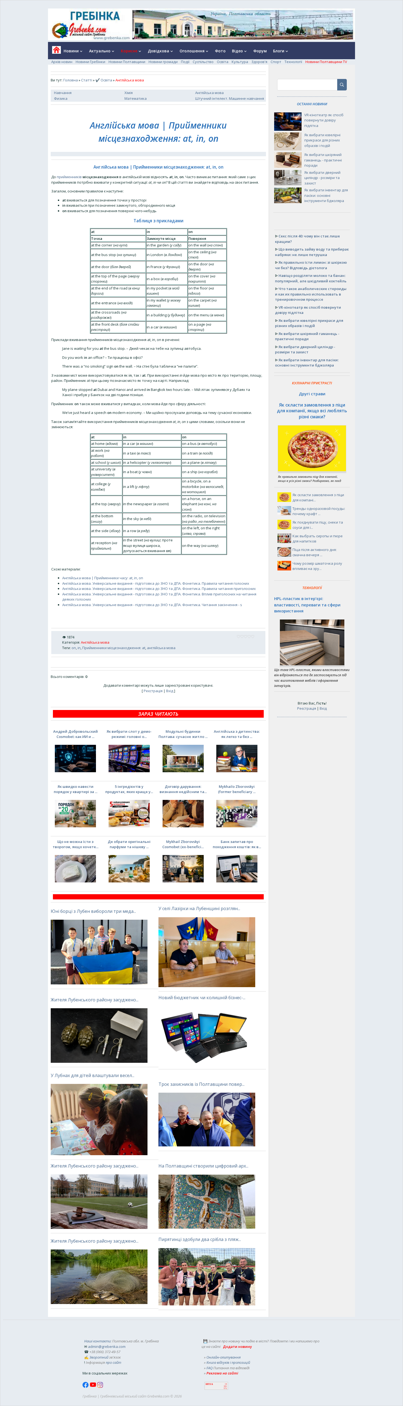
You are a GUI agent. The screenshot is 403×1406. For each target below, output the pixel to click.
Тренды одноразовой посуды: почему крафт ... (319, 511)
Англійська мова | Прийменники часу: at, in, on (102, 577)
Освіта (222, 61)
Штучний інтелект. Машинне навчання (229, 98)
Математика (135, 98)
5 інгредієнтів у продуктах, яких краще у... (129, 789)
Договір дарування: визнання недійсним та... (183, 789)
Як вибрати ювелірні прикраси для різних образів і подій (322, 140)
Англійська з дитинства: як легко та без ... (237, 734)
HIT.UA (209, 1384)
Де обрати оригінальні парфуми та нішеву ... (129, 844)
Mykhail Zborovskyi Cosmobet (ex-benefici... (183, 844)
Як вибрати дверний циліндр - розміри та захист (322, 178)
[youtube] (93, 1386)
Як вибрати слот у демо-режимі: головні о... (129, 734)
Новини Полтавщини (127, 61)
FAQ (209, 1367)
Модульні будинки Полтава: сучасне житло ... (183, 734)
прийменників (69, 176)
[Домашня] (54, 51)
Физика (60, 98)
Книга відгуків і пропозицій (228, 1362)
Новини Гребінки (90, 61)
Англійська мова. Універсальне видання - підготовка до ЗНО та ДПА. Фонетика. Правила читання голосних (155, 583)
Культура (240, 61)
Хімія (128, 92)
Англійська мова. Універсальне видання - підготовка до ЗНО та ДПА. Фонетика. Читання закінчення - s (152, 604)
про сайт (113, 1362)
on (74, 647)
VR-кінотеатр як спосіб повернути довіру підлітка (324, 120)
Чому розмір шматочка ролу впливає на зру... (317, 566)
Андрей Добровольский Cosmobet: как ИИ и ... (75, 734)
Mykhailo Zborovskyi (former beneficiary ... (237, 789)
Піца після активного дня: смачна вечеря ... (315, 552)
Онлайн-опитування (223, 1357)
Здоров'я (259, 61)
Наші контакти (97, 1341)
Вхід (169, 690)
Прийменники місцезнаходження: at (113, 647)
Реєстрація (153, 690)
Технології (293, 61)
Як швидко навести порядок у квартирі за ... (75, 789)
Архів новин (61, 61)
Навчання (63, 92)
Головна (70, 80)
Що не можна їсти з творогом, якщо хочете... (75, 844)
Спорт (276, 61)
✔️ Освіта (103, 80)
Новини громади (163, 61)
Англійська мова (209, 92)
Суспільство (203, 61)
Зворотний (98, 1357)
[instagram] (100, 1386)
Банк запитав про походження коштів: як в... (237, 844)
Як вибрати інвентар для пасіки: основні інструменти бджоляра (326, 195)
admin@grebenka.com (107, 1346)
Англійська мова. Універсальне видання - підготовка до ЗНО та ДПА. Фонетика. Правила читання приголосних (159, 588)
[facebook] (86, 1386)
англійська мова (161, 647)
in (79, 647)
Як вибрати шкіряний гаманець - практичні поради (323, 160)
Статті (86, 80)
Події (185, 61)
